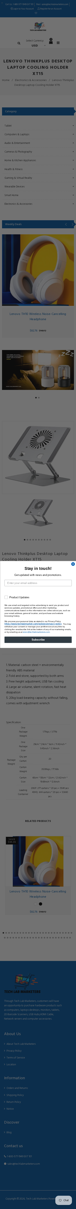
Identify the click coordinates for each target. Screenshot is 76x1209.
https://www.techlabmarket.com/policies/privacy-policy (33, 623)
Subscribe (38, 639)
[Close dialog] (73, 564)
